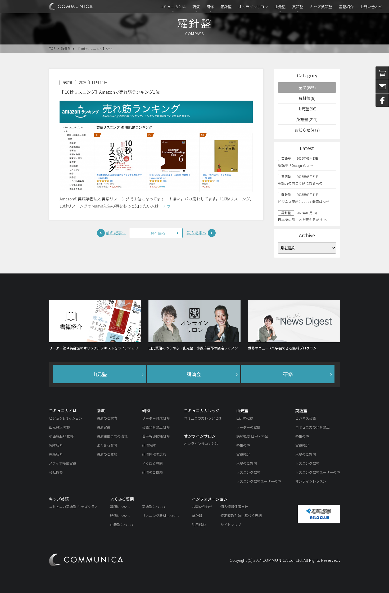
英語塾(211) (307, 119)
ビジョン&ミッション (65, 418)
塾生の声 (243, 445)
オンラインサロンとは (201, 443)
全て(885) (307, 87)
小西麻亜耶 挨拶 (61, 436)
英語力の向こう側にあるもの (300, 183)
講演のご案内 (107, 418)
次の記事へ (196, 232)
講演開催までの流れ (112, 436)
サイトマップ (230, 524)
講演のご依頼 (107, 454)
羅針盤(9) (306, 98)
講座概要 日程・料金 (252, 436)
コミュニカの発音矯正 (312, 427)
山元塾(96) (306, 108)
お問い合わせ (371, 6)
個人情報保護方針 (234, 506)
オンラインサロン (253, 6)
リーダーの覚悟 (248, 427)
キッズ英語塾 (321, 6)
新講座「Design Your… (295, 165)
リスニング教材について (161, 515)
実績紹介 (56, 445)
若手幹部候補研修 (156, 436)
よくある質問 (107, 445)
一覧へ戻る (156, 233)
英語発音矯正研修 (156, 427)
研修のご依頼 (152, 472)
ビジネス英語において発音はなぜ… (305, 201)
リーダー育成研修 (156, 418)
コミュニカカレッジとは (203, 418)
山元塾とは (245, 418)
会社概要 (56, 472)
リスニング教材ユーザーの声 (258, 481)
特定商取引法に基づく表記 (241, 515)
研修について (120, 515)
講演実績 (103, 427)
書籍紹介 (346, 6)
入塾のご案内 (246, 463)
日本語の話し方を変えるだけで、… (305, 219)
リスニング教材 (248, 472)
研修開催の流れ (154, 454)
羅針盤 (226, 6)
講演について (120, 506)
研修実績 (149, 445)
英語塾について (154, 506)
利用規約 (199, 524)
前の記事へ (116, 232)
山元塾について (122, 524)
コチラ (165, 206)
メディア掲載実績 (62, 463)
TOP (52, 48)
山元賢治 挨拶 (59, 427)
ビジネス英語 (305, 418)
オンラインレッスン (310, 481)
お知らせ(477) (307, 130)
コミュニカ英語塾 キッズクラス (73, 506)
